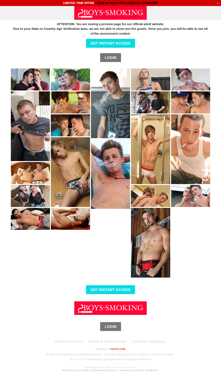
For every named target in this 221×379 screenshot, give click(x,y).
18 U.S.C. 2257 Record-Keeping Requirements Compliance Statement (110, 359)
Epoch (88, 367)
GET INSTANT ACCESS (110, 43)
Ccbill (106, 367)
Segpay (95, 367)
